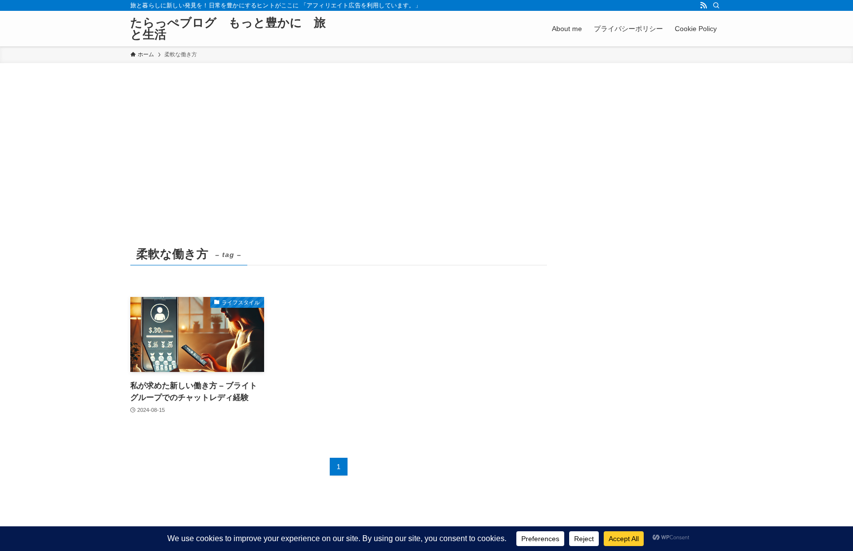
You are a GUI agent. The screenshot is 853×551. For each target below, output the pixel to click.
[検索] (716, 5)
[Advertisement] (426, 137)
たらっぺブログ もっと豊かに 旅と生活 (228, 28)
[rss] (703, 5)
